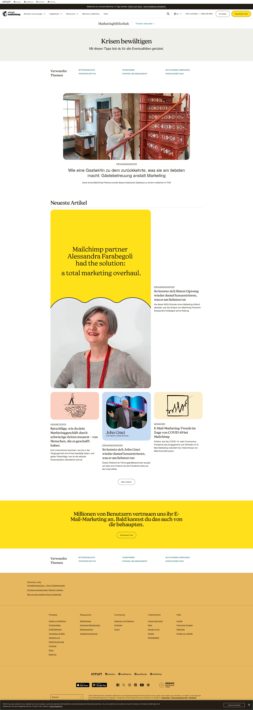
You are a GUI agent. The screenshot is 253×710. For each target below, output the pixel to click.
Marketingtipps (85, 621)
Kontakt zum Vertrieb (185, 633)
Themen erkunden (144, 23)
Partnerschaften (87, 73)
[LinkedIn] (135, 685)
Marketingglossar (86, 629)
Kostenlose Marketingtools (90, 625)
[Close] (249, 704)
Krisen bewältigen (175, 73)
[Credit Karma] (28, 1)
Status (51, 650)
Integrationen (54, 13)
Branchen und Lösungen (33, 13)
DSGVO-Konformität (56, 642)
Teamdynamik (128, 70)
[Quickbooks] (40, 1)
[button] (177, 13)
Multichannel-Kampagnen (178, 70)
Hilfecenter (181, 629)
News (150, 625)
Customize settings (234, 705)
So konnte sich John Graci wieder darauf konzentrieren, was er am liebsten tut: (123, 454)
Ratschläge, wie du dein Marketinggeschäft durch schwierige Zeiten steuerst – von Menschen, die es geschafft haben (74, 437)
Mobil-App (52, 654)
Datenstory (159, 424)
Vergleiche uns (54, 637)
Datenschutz (166, 698)
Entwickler (118, 625)
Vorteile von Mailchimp (57, 621)
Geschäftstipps (58, 424)
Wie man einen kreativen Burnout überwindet (44, 594)
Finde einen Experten (185, 625)
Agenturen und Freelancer (124, 621)
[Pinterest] (148, 685)
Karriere (151, 633)
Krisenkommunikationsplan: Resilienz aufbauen (45, 590)
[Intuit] (7, 1)
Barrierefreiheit (153, 637)
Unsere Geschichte (155, 621)
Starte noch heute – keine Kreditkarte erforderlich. (147, 6)
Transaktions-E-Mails (57, 633)
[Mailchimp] (51, 1)
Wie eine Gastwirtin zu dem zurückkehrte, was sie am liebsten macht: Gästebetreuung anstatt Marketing (126, 172)
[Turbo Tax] (17, 1)
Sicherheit (52, 646)
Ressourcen (70, 13)
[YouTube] (142, 685)
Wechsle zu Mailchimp (90, 13)
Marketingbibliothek (113, 23)
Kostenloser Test (241, 14)
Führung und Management (134, 73)
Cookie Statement (55, 706)
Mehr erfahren (126, 482)
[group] (177, 13)
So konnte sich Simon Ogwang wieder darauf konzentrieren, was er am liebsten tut (176, 295)
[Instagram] (129, 685)
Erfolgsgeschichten (126, 164)
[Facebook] (117, 685)
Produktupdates (55, 625)
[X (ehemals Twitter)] (123, 685)
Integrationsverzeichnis (89, 633)
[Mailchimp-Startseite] (11, 14)
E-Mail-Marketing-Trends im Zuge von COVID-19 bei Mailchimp (175, 432)
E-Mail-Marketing (55, 629)
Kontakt (180, 621)
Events (117, 629)
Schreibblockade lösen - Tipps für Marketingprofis (46, 585)
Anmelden (223, 14)
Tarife (106, 13)
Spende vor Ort (154, 629)
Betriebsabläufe (87, 70)
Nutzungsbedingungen (180, 698)
